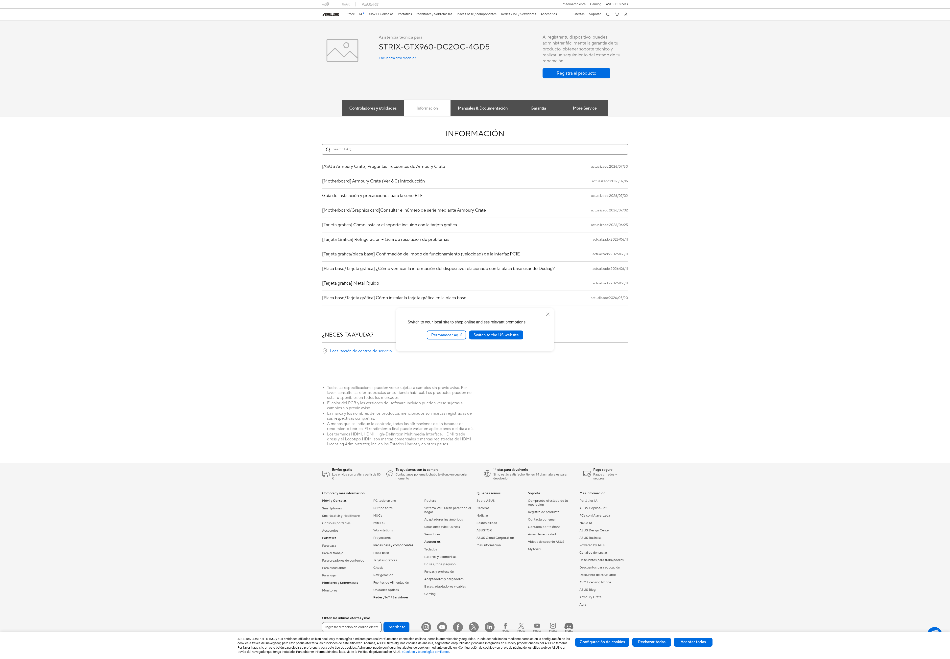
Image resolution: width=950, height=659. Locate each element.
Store (351, 14)
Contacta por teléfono (544, 527)
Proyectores (382, 538)
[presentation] (325, 351)
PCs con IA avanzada (594, 516)
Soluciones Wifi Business (442, 527)
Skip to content (325, 15)
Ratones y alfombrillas (440, 557)
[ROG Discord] (569, 627)
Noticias (482, 516)
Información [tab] (427, 108)
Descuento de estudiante (597, 575)
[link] (330, 14)
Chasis (378, 568)
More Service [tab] (585, 108)
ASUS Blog (587, 590)
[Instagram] (426, 627)
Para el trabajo (332, 553)
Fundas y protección (439, 572)
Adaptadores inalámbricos (443, 520)
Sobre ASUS (485, 501)
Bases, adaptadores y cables (445, 587)
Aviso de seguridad (542, 534)
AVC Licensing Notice (595, 582)
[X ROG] (521, 627)
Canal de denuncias (593, 553)
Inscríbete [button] (396, 627)
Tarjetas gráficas (385, 560)
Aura (582, 605)
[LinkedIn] (490, 627)
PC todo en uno (384, 501)
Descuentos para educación (599, 567)
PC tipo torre (383, 508)
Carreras (482, 508)
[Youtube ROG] (537, 627)
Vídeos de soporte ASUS (546, 542)
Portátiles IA (588, 501)
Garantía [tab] (538, 108)
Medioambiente (574, 4)
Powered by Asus (592, 545)
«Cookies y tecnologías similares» (425, 652)
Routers (430, 501)
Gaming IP (431, 594)
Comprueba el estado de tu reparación (548, 503)
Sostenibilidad (486, 523)
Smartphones (332, 508)
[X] (474, 627)
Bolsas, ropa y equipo (440, 564)
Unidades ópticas (386, 590)
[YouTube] (442, 627)
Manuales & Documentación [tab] (483, 108)
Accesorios (330, 531)
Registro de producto (544, 512)
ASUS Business (617, 4)
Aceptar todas (693, 641)
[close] (548, 314)
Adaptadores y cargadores (444, 579)
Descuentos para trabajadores (601, 560)
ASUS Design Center (594, 530)
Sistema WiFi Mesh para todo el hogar (447, 510)
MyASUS (534, 549)
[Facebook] (458, 627)
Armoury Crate (590, 597)
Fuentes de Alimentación (391, 583)
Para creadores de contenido (343, 561)
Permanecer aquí (446, 334)
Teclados (430, 549)
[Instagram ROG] (553, 627)
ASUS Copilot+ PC (593, 508)
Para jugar (329, 575)
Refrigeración (383, 575)
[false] (576, 73)
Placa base (381, 553)
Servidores (432, 534)
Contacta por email (542, 520)
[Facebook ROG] (505, 627)
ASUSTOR (484, 530)
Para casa (329, 546)
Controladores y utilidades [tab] (373, 108)
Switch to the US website (496, 334)
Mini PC (379, 523)
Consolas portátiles (336, 523)
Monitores (329, 590)
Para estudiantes (334, 568)
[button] (595, 4)
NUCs (377, 516)
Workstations (383, 530)
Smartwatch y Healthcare (341, 516)
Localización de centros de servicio (361, 351)
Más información (488, 545)
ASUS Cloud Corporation (495, 538)
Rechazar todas (651, 641)
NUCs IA (585, 523)
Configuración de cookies (602, 641)
